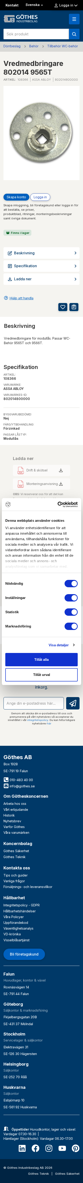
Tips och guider (15, 875)
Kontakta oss (16, 867)
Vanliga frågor (14, 881)
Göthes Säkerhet (16, 851)
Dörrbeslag (12, 46)
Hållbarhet (14, 897)
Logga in (40, 197)
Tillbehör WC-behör (62, 46)
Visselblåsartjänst (16, 940)
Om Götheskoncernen (25, 796)
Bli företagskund (24, 954)
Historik (9, 815)
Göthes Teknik (14, 857)
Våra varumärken (16, 832)
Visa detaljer (59, 645)
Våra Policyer (13, 917)
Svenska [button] (33, 5)
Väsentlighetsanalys (18, 928)
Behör (34, 46)
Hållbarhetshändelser (19, 911)
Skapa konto (16, 197)
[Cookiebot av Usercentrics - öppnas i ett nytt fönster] (58, 505)
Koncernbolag (17, 843)
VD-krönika (12, 934)
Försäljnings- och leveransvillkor (27, 887)
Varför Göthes (14, 827)
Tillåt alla (41, 659)
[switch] (71, 597)
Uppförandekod (15, 923)
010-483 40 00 (21, 780)
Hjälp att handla (21, 298)
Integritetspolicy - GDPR (21, 905)
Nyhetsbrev (12, 821)
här (49, 723)
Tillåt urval (41, 675)
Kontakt (12, 5)
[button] (74, 19)
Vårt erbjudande (15, 809)
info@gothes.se (22, 786)
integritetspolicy (37, 720)
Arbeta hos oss (14, 804)
